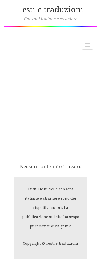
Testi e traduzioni (50, 9)
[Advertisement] (50, 106)
